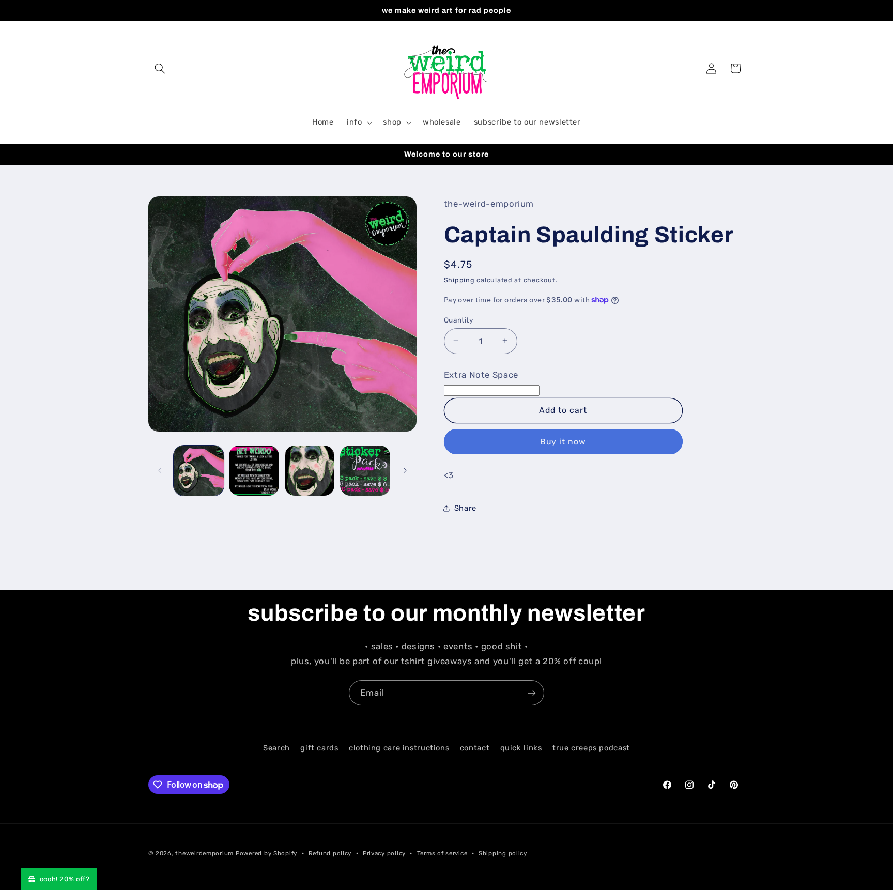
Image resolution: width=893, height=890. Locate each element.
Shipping (459, 280)
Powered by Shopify (266, 853)
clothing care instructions (399, 748)
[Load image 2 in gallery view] (254, 471)
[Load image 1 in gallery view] (199, 471)
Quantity (458, 319)
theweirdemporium (204, 853)
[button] (160, 68)
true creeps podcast (591, 748)
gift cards (319, 748)
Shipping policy (503, 853)
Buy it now (563, 441)
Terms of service (442, 853)
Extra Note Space (481, 374)
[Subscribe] (532, 692)
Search (276, 748)
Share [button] (465, 508)
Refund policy (330, 853)
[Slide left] (159, 470)
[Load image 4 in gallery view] (365, 471)
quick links (521, 748)
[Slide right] (405, 470)
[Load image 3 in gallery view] (310, 471)
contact (474, 748)
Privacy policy (384, 853)
